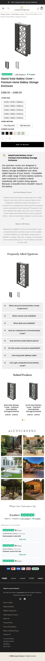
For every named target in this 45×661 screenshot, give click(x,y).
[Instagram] (20, 599)
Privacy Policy (7, 622)
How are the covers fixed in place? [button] (24, 341)
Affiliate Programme (9, 611)
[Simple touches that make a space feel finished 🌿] (33, 445)
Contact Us (7, 634)
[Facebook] (25, 599)
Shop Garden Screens (10, 615)
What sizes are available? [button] (24, 323)
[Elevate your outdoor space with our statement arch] (11, 467)
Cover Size (5, 98)
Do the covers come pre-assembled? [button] (24, 348)
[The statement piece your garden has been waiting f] (11, 445)
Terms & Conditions (9, 627)
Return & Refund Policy (11, 631)
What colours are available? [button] (24, 316)
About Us (6, 618)
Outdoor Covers (5, 14)
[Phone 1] (38, 8)
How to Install (7, 602)
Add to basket (22, 144)
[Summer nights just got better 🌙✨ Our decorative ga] (33, 467)
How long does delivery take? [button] (24, 355)
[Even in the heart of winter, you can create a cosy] (33, 489)
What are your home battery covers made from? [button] (24, 307)
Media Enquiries (8, 606)
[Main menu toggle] (3, 8)
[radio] (13, 102)
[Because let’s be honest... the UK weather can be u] (11, 489)
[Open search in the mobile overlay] (8, 8)
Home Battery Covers (17, 14)
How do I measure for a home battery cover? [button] (24, 332)
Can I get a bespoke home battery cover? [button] (24, 364)
